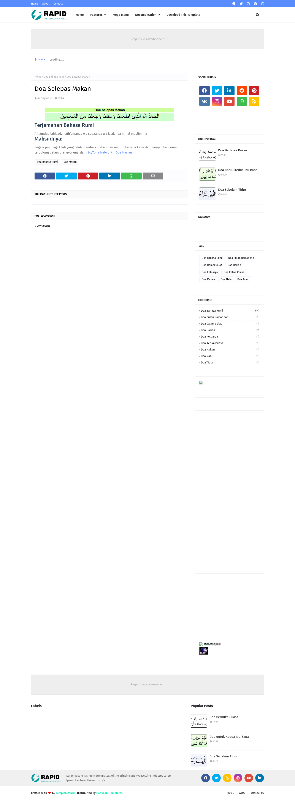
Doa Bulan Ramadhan (241, 257)
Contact (58, 3)
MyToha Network (100, 152)
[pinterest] (255, 4)
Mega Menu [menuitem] (121, 15)
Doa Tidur (243, 279)
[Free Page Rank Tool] (212, 645)
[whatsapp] (242, 101)
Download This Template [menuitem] (183, 15)
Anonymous (44, 98)
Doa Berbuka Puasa (232, 150)
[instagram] (248, 4)
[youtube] (229, 101)
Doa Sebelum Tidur (232, 190)
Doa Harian (124, 152)
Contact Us (257, 793)
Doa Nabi (226, 279)
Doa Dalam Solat (212, 265)
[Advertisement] (229, 504)
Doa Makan (70, 161)
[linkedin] (229, 90)
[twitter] (241, 4)
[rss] (254, 101)
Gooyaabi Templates (109, 793)
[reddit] (242, 90)
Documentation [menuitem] (145, 15)
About (45, 3)
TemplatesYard (65, 793)
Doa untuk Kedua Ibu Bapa (237, 170)
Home (34, 3)
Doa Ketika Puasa (234, 272)
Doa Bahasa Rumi (54, 76)
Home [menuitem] (80, 15)
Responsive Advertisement (148, 39)
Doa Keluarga (210, 272)
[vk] (204, 101)
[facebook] (233, 4)
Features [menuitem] (96, 15)
